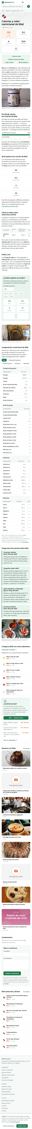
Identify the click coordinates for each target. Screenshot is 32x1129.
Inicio (3, 11)
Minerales (26, 363)
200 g (5, 296)
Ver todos (26, 991)
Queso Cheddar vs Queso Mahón (16, 723)
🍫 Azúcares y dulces (8, 27)
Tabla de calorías (6, 1072)
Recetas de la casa (7, 1089)
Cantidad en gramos (9, 286)
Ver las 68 (26, 748)
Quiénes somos (6, 1103)
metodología (25, 542)
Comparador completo (8, 649)
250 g (11, 296)
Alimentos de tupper (7, 1080)
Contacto (4, 1105)
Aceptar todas (22, 1126)
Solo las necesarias (8, 1126)
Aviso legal (5, 1108)
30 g (5, 293)
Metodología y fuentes (8, 1100)
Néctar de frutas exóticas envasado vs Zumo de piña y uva (16, 734)
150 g (21, 293)
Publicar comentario (12, 973)
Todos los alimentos (7, 1070)
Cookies (4, 1111)
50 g (10, 293)
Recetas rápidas (6, 1091)
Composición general (15, 360)
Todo (4, 360)
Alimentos (7, 11)
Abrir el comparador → (10, 740)
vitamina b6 (23, 83)
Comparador (5, 1077)
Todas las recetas (6, 1086)
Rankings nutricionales (8, 1075)
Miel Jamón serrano (16, 718)
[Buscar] (28, 6)
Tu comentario (7, 958)
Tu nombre (6, 951)
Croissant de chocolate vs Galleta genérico (16, 728)
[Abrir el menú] (22, 2)
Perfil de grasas (7, 363)
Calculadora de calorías (8, 1094)
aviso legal (6, 983)
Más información (15, 1122)
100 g (15, 293)
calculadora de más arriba (10, 206)
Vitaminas (18, 363)
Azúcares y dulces (15, 11)
